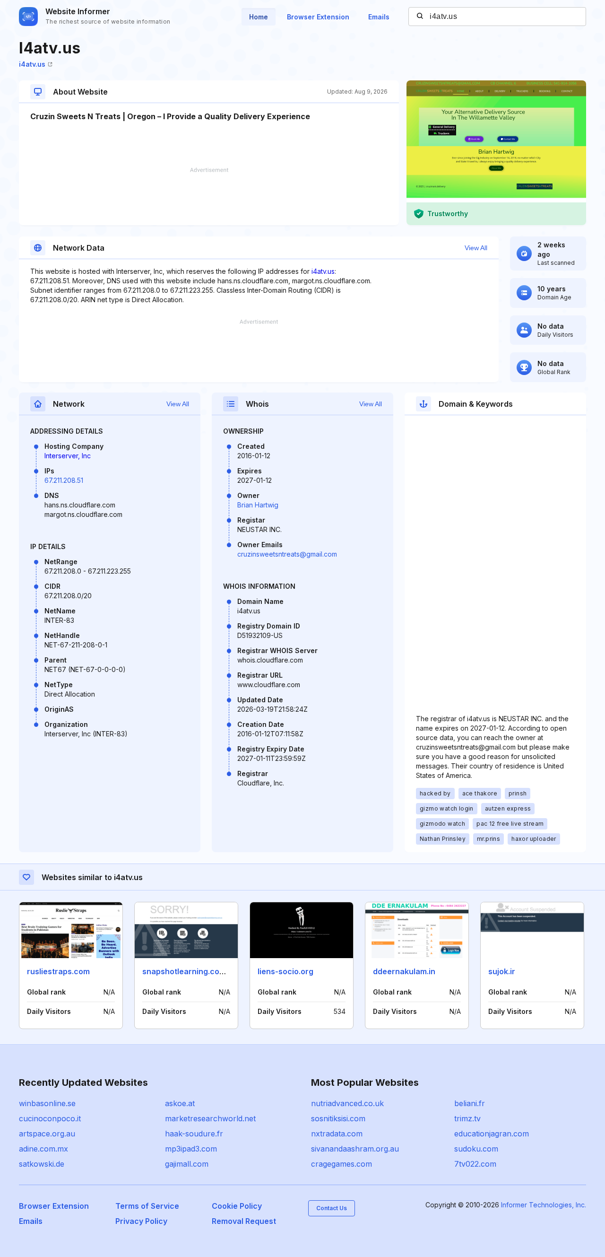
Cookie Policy (237, 1206)
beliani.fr (469, 1103)
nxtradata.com (337, 1133)
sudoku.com (476, 1148)
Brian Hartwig (257, 505)
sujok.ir (501, 971)
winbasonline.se (47, 1103)
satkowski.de (41, 1164)
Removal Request (244, 1221)
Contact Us (331, 1208)
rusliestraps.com (58, 971)
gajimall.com (186, 1164)
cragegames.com (341, 1164)
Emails (378, 17)
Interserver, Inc (67, 456)
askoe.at (180, 1103)
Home (258, 17)
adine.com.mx (43, 1148)
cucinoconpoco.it (50, 1118)
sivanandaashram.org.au (355, 1148)
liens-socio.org (285, 971)
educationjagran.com (491, 1133)
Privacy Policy (141, 1221)
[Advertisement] (209, 196)
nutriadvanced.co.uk (347, 1103)
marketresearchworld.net (210, 1118)
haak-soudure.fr (194, 1133)
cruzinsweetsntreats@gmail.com (287, 554)
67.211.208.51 (63, 480)
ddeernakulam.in (404, 971)
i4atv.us (32, 64)
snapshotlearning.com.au (189, 971)
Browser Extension (318, 17)
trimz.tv (467, 1118)
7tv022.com (475, 1164)
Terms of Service (147, 1206)
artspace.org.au (47, 1133)
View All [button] (476, 248)
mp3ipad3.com (191, 1148)
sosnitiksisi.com (338, 1118)
